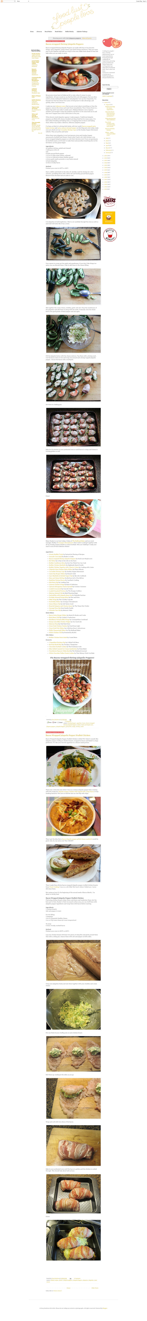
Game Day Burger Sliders (57, 574)
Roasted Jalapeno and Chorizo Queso (60, 606)
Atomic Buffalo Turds (56, 554)
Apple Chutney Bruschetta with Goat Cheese (36, 57)
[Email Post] (70, 719)
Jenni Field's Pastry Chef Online (35, 62)
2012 (105, 186)
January (108, 152)
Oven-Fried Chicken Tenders (58, 626)
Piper (33, 97)
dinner (61, 1280)
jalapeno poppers (51, 726)
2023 (105, 160)
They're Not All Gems (35, 107)
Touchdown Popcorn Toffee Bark (59, 651)
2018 (105, 172)
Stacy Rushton (55, 719)
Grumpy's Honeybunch (65, 543)
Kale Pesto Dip (53, 582)
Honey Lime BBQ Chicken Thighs (59, 622)
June (107, 140)
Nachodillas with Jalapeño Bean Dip (60, 595)
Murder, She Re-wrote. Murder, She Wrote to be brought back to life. (36, 128)
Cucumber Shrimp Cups (68, 130)
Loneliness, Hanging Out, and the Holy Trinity (35, 84)
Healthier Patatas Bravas (57, 580)
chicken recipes (54, 1280)
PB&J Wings (53, 599)
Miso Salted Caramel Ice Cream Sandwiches (63, 649)
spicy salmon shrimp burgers (67, 128)
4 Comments (77, 1278)
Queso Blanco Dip (54, 604)
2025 (105, 155)
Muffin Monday (69, 31)
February (108, 150)
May (107, 143)
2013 (105, 184)
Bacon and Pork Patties (109, 129)
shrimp (78, 726)
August (108, 104)
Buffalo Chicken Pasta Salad (58, 637)
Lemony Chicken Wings (56, 584)
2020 (105, 167)
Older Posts (95, 1288)
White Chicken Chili (55, 632)
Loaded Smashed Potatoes (57, 591)
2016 (105, 177)
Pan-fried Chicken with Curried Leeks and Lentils (110, 124)
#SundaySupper (71, 723)
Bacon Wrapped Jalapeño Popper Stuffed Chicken (68, 735)
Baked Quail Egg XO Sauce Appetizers (110, 108)
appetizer (79, 723)
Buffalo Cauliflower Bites (57, 563)
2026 (105, 102)
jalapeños (91, 1280)
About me (39, 31)
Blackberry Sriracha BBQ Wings (59, 619)
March (108, 148)
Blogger (105, 1308)
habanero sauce (61, 106)
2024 (105, 158)
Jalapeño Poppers (60, 726)
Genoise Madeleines (35, 74)
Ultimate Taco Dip (55, 610)
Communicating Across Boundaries (36, 79)
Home (32, 31)
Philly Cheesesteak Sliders (57, 630)
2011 (105, 189)
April (107, 145)
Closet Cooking (54, 887)
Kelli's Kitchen (36, 100)
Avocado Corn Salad (55, 556)
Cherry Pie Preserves (34, 65)
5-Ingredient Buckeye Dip (57, 642)
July (107, 138)
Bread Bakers (48, 31)
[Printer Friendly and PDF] (54, 722)
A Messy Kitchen (34, 89)
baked (79, 725)
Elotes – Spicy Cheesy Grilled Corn (110, 134)
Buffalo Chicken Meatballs (57, 565)
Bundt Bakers (58, 31)
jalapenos (85, 1280)
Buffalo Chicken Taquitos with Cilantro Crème (64, 567)
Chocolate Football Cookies (57, 647)
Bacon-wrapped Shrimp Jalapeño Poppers (64, 44)
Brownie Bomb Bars (55, 644)
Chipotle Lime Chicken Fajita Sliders (60, 569)
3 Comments (68, 721)
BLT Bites (52, 561)
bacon (84, 723)
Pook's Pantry (36, 54)
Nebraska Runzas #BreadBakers (110, 119)
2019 (105, 170)
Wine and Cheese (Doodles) (35, 115)
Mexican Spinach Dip (56, 593)
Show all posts (86, 38)
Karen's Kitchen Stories (34, 71)
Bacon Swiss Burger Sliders (58, 615)
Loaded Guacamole (55, 589)
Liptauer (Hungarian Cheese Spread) (60, 587)
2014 (105, 182)
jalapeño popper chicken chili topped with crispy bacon (76, 791)
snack (82, 726)
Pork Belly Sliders (54, 602)
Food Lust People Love (87, 725)
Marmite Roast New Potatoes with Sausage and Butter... (110, 114)
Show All (40, 133)
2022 (105, 163)
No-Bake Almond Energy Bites (58, 597)
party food (69, 726)
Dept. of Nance (36, 96)
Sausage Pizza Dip (54, 608)
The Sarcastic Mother (36, 123)
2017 (105, 175)
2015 (105, 179)
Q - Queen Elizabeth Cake (36, 92)
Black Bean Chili (54, 617)
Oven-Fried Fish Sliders (56, 628)
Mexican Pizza (53, 624)
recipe (74, 726)
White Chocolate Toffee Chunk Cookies (61, 653)
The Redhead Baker (78, 541)
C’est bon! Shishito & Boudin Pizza (35, 103)
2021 (105, 165)
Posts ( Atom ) (58, 1291)
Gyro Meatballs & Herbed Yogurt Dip (60, 576)
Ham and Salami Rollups (57, 578)
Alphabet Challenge (82, 31)
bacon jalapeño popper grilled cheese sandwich (77, 839)
